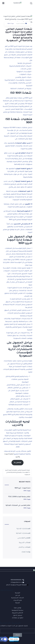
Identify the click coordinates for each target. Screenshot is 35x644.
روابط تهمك (25, 552)
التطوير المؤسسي (23, 538)
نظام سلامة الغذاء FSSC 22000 (19, 497)
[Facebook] (2, 639)
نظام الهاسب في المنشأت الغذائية (18, 505)
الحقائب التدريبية (24, 542)
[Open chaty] (5, 639)
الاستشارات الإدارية (20, 23)
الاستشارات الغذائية (23, 533)
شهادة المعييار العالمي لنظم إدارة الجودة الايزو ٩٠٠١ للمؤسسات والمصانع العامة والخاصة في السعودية (17, 472)
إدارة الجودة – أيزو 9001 (22, 488)
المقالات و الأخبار (24, 547)
